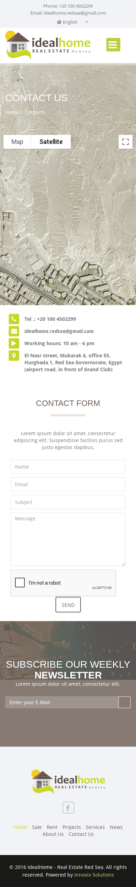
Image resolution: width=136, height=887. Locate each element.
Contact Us (81, 834)
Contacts (34, 112)
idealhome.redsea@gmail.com (75, 13)
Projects (71, 827)
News (116, 827)
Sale (37, 827)
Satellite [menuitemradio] (51, 141)
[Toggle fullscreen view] (126, 142)
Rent (52, 827)
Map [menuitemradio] (17, 141)
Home (12, 112)
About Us (53, 834)
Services (95, 827)
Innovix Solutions (94, 874)
